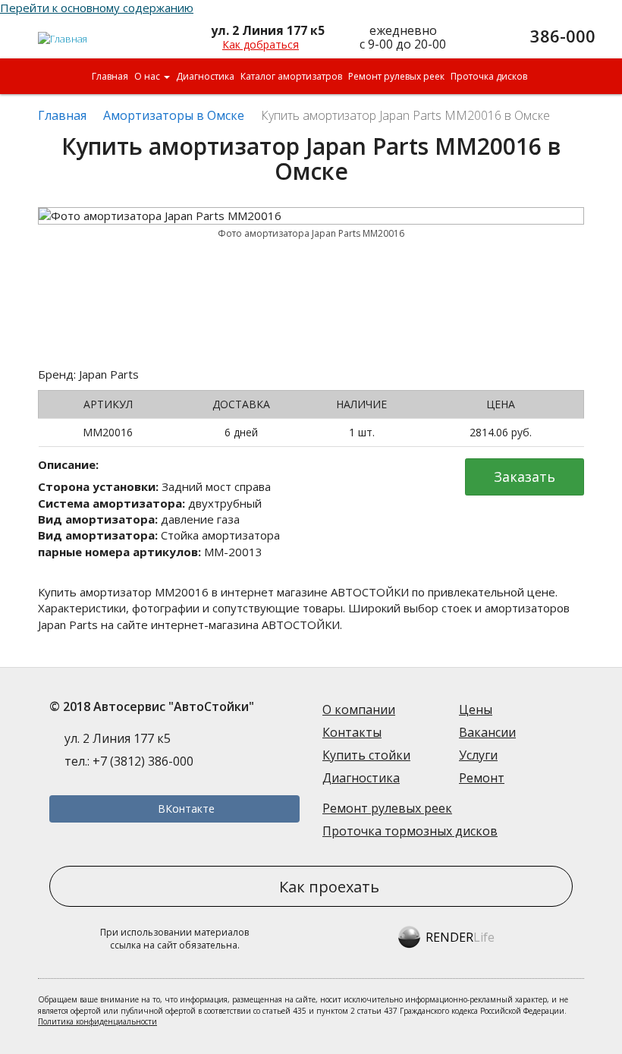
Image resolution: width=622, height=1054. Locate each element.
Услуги (478, 755)
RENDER (460, 937)
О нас (148, 76)
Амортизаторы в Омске (173, 115)
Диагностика (205, 76)
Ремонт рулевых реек (396, 76)
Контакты (352, 732)
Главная (110, 76)
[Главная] (63, 33)
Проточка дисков (489, 76)
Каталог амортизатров (291, 76)
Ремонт (481, 777)
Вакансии (487, 732)
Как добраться (260, 44)
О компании (358, 709)
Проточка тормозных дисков (410, 831)
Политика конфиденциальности (97, 1021)
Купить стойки (366, 755)
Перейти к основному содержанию (96, 7)
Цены (475, 709)
